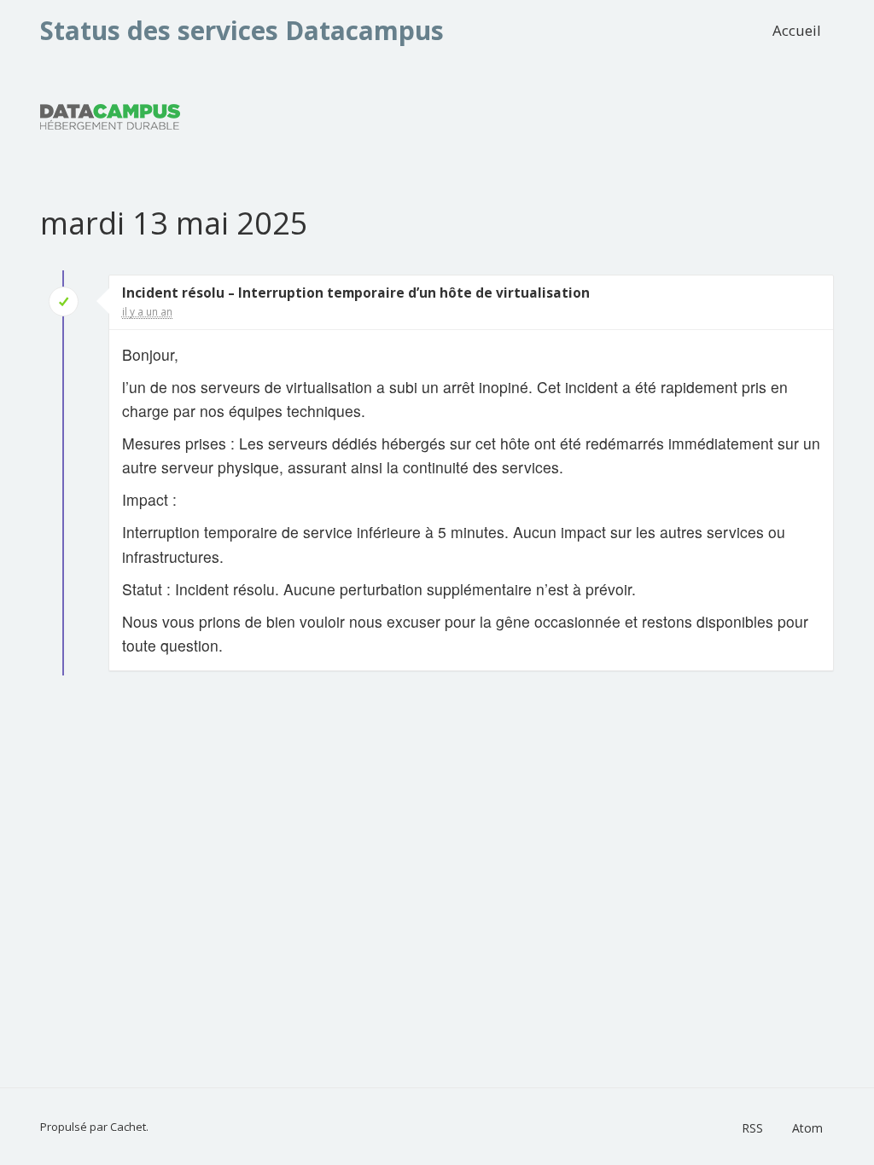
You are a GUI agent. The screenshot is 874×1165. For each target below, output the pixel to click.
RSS (752, 1128)
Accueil (796, 30)
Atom (807, 1128)
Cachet (128, 1126)
